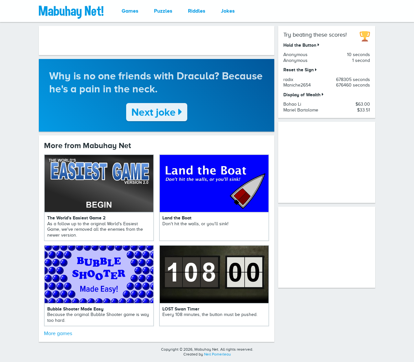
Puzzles (163, 11)
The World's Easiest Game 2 (76, 217)
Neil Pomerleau (217, 354)
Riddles (196, 11)
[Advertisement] (156, 40)
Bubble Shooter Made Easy (75, 308)
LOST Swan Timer (180, 308)
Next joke (154, 112)
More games (58, 333)
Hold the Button (300, 45)
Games (130, 11)
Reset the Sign (299, 69)
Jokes (228, 11)
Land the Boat (176, 217)
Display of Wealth (302, 94)
